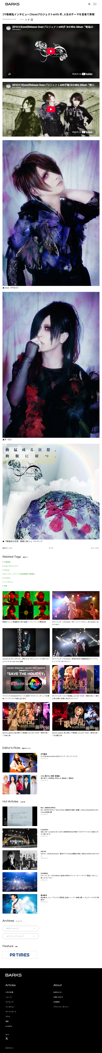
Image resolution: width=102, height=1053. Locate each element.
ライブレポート (11, 1011)
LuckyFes (8, 1026)
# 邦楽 (4, 586)
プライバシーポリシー (61, 1007)
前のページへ (7, 548)
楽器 (7, 1021)
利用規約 (56, 1002)
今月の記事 (9, 992)
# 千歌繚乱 (6, 562)
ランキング (9, 1002)
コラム (7, 1016)
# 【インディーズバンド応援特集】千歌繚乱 (18, 574)
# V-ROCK (6, 578)
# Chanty (6, 570)
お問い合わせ (58, 997)
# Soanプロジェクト (10, 566)
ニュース (8, 997)
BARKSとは (57, 992)
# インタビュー (8, 582)
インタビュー (10, 1007)
